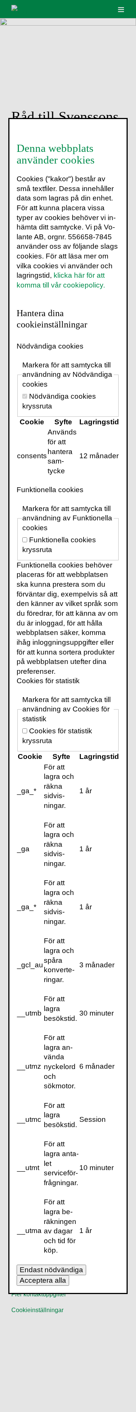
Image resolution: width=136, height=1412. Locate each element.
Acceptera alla (43, 1280)
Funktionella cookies (50, 490)
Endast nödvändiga (51, 1270)
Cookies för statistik (48, 681)
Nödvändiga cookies (50, 346)
